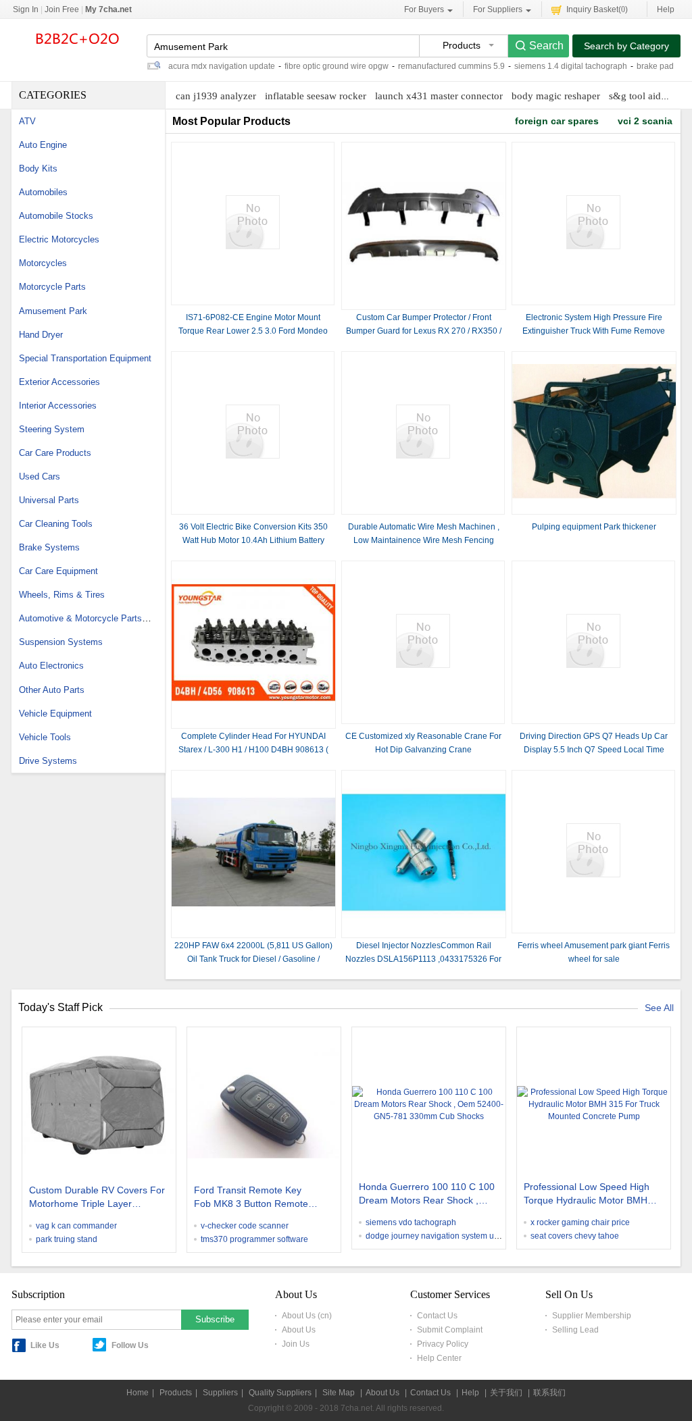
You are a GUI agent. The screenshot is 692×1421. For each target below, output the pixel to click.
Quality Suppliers (280, 1392)
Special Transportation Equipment (85, 358)
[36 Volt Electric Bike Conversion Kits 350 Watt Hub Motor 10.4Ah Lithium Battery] (253, 456)
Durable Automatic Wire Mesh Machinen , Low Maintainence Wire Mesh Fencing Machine (423, 540)
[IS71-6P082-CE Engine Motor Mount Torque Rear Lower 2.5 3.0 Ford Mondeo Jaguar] (253, 246)
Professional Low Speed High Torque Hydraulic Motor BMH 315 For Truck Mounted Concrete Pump (586, 1194)
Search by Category (626, 46)
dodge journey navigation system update (440, 1236)
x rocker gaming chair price (580, 1222)
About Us (299, 1330)
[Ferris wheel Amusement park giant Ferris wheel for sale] (593, 874)
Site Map (338, 1392)
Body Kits (38, 168)
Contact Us (437, 1315)
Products (175, 1392)
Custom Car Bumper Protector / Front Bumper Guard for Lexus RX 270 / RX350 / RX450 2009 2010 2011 (423, 331)
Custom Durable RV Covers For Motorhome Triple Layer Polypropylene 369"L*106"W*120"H (97, 1198)
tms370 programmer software (254, 1239)
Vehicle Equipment (55, 713)
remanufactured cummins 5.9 (451, 66)
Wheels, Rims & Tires (62, 595)
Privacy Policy (442, 1344)
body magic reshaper (556, 96)
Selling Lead (575, 1330)
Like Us (44, 1345)
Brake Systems (49, 547)
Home (137, 1392)
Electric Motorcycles (59, 239)
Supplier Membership (591, 1315)
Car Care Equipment (58, 571)
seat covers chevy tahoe (574, 1236)
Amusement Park (53, 311)
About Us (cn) (307, 1315)
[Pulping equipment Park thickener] (594, 495)
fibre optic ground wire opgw (337, 66)
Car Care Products (55, 453)
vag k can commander (76, 1226)
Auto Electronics (51, 666)
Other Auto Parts (51, 690)
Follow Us (130, 1345)
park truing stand (66, 1239)
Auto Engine (43, 145)
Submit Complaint (450, 1330)
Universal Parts (49, 500)
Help (665, 9)
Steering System (51, 429)
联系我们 (549, 1392)
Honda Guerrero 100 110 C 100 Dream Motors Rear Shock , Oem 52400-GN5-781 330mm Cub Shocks (427, 1194)
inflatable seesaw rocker (315, 96)
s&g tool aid (635, 96)
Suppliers (220, 1392)
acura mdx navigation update (221, 66)
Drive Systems (48, 761)
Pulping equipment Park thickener (594, 527)
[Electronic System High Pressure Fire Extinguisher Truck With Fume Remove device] (593, 246)
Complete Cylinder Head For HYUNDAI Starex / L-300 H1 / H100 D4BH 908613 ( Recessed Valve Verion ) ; (253, 749)
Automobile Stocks (56, 216)
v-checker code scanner (245, 1226)
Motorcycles (43, 263)
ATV (27, 121)
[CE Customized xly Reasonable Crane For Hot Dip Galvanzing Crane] (423, 665)
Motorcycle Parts (52, 287)
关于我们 (506, 1392)
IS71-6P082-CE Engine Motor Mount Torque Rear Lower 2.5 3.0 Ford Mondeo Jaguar (253, 331)
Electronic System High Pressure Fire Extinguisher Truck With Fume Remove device (593, 331)
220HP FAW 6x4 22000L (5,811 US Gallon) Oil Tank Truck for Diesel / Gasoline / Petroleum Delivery (253, 959)
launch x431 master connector (439, 96)
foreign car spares (557, 120)
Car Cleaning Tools (56, 524)
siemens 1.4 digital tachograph (570, 66)
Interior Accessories (58, 406)
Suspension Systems (61, 642)
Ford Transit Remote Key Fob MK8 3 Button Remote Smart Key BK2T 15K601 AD (255, 1198)
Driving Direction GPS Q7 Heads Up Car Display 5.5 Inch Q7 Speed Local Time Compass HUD (594, 749)
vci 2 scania (645, 120)
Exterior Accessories (59, 382)
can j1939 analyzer (216, 96)
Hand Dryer (41, 335)
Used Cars (39, 476)
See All (659, 1007)
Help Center (439, 1358)
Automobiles (43, 192)
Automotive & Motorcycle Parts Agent (93, 618)
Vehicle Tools (45, 737)
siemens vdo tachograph (411, 1222)
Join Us (296, 1344)
